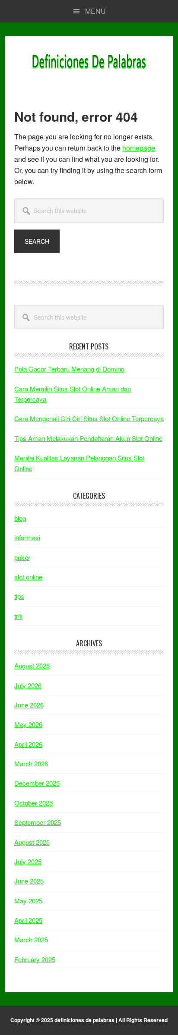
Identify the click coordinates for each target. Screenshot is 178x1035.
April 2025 (28, 920)
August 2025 (32, 841)
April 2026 (28, 744)
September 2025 (37, 822)
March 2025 (31, 939)
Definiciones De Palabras (89, 62)
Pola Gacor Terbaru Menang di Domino (69, 368)
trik (18, 615)
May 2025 (28, 900)
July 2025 (27, 861)
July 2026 (27, 685)
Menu (95, 11)
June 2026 (29, 704)
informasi (27, 537)
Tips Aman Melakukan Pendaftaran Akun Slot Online (88, 438)
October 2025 (33, 802)
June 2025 (29, 880)
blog (20, 517)
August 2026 (32, 665)
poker (22, 557)
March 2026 (31, 763)
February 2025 (34, 959)
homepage (138, 148)
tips (19, 596)
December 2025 (37, 782)
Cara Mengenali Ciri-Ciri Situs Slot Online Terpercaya (89, 418)
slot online (28, 576)
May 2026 (28, 724)
